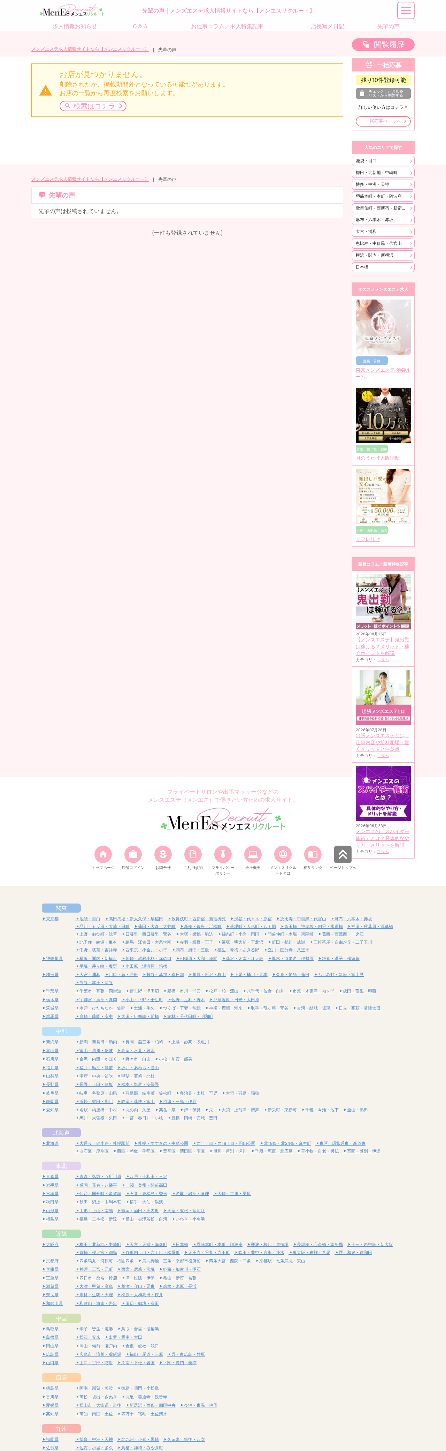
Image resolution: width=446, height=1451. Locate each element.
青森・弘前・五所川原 (100, 1176)
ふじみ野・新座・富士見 (341, 974)
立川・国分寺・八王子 (288, 949)
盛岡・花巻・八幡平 (98, 1185)
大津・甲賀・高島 (96, 1286)
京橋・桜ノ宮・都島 (98, 1252)
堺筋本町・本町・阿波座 (379, 196)
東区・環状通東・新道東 (343, 1143)
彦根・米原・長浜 (180, 1286)
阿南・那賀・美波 (96, 1388)
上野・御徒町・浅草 (98, 934)
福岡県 (52, 1439)
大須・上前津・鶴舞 (240, 1110)
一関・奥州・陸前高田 (146, 1185)
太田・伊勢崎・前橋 (140, 1016)
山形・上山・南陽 (96, 1210)
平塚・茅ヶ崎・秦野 (98, 966)
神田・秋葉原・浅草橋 (372, 926)
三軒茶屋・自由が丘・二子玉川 (343, 942)
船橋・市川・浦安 (184, 991)
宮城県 (52, 1193)
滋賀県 (52, 1286)
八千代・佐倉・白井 (265, 991)
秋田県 (52, 1202)
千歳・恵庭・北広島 (274, 1151)
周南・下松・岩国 (138, 1362)
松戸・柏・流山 (223, 991)
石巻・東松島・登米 (148, 1193)
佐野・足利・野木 (188, 999)
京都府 (52, 1261)
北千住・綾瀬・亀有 (98, 942)
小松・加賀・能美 (175, 1059)
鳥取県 (52, 1329)
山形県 (52, 1210)
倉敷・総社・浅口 (142, 1346)
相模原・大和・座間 (198, 958)
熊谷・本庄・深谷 (96, 982)
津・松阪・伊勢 (140, 1278)
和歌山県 (54, 1303)
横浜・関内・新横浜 (374, 255)
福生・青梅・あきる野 (238, 949)
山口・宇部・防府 (96, 1362)
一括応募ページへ (383, 121)
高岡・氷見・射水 (138, 1050)
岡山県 (52, 1346)
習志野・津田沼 (144, 991)
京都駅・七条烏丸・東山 (282, 1261)
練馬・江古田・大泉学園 (148, 942)
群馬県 (52, 1016)
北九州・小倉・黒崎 (140, 1439)
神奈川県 (54, 958)
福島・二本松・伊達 (98, 1219)
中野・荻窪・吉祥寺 (98, 949)
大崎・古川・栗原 (234, 1193)
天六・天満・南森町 (148, 1244)
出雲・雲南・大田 (125, 1337)
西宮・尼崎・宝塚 (138, 1269)
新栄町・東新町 (282, 1110)
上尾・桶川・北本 (251, 974)
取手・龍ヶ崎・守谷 (270, 1008)
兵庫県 (52, 1269)
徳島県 (52, 1388)
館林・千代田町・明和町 (190, 1016)
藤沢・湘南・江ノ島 (244, 958)
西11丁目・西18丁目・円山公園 (226, 1143)
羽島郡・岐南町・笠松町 (148, 1093)
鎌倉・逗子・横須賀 (341, 958)
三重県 (52, 1278)
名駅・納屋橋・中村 (98, 1110)
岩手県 (52, 1185)
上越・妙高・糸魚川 (190, 1042)
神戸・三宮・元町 (96, 1269)
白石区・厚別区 (94, 1151)
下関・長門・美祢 (180, 1362)
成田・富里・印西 (359, 991)
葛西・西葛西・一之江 (343, 934)
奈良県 (52, 1294)
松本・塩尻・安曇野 (140, 1084)
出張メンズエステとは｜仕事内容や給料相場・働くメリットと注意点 (382, 742)
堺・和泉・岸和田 (355, 1252)
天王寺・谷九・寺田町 (209, 1252)
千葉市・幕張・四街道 (100, 991)
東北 (61, 1166)
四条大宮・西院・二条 (230, 1261)
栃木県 (52, 999)
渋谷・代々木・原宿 (253, 918)
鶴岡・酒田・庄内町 (140, 1210)
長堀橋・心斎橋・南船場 (320, 1244)
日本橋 (362, 267)
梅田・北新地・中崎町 (377, 172)
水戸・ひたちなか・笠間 (102, 1008)
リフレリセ (368, 539)
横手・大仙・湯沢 (146, 1202)
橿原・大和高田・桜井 (142, 1294)
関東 (61, 908)
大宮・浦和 (366, 231)
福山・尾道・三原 (146, 1354)
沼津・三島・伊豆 (180, 1101)
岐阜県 (52, 1093)
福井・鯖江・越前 (96, 1067)
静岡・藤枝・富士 (138, 1101)
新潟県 (52, 1042)
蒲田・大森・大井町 (157, 926)
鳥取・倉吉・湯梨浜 (140, 1329)
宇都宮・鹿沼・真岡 (98, 999)
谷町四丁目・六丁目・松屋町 (152, 1252)
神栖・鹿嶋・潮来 (226, 1008)
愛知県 (52, 1110)
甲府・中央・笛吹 (96, 1076)
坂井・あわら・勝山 (140, 1067)
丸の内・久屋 (138, 1110)
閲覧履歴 (389, 44)
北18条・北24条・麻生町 (287, 1143)
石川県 (52, 1059)
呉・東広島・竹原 (188, 1354)
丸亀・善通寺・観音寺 (146, 1397)
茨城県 (52, 1008)
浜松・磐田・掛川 (96, 1101)
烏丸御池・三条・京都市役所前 (171, 1261)
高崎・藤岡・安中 (96, 1016)
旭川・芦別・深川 (230, 1151)
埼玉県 (52, 974)
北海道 (61, 1132)
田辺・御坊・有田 (142, 1303)
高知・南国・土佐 (96, 1414)
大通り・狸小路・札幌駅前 (104, 1143)
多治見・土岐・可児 (198, 1093)
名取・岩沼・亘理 (192, 1193)
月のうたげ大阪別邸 (378, 457)
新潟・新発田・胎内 (98, 1042)
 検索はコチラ (89, 105)
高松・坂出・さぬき (98, 1397)
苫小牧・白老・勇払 (320, 1151)
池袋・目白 (366, 160)
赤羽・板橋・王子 (196, 942)
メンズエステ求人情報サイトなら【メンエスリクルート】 (90, 49)
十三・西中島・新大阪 (372, 1244)
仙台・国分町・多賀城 (100, 1193)
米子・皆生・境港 (96, 1329)
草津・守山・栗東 (138, 1286)
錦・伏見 (192, 1110)
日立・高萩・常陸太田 (359, 1008)
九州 (61, 1428)
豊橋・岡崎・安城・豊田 (194, 1118)
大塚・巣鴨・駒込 (196, 934)
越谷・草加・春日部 (165, 974)
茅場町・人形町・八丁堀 (253, 926)
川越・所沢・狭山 (209, 974)
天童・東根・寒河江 (186, 1210)
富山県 (52, 1050)
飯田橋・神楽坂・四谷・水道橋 (313, 926)
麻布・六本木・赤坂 (374, 219)
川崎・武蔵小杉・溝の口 (148, 958)
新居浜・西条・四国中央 (153, 1405)
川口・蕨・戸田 (123, 974)
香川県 (52, 1397)
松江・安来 (89, 1337)
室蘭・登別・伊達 (363, 1151)
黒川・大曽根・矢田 (98, 1118)
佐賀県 (52, 1447)
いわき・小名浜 (190, 1219)
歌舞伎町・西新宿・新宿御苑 (383, 208)
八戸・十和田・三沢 (148, 1176)
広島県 (52, 1354)
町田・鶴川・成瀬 (288, 942)
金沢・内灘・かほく (98, 1059)
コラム (383, 659)
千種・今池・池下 (322, 1110)
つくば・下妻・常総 (182, 1008)
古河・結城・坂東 (313, 1008)
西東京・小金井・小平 (146, 949)
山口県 (52, 1362)
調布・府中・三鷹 (192, 949)
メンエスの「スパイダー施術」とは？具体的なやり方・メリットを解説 (382, 838)
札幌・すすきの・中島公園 (163, 1143)
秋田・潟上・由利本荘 (100, 1202)
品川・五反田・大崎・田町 (104, 926)
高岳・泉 (167, 1110)
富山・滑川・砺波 (96, 1050)
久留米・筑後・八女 (186, 1439)
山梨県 (52, 1076)
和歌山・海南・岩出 (98, 1303)
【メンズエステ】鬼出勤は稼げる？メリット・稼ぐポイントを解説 (382, 646)
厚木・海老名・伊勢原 (293, 958)
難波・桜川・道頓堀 (270, 1244)
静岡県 (52, 1101)
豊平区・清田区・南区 (184, 1151)
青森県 (52, 1176)
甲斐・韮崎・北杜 (138, 1076)
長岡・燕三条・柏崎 (144, 1042)
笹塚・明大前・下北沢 (242, 942)
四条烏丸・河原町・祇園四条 (106, 1261)
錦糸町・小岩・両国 (240, 934)
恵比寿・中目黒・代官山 (379, 243)
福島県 (52, 1219)
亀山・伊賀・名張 (180, 1278)
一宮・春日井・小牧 (144, 1118)
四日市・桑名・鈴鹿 (98, 1278)
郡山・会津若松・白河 (146, 1219)
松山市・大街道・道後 (100, 1405)
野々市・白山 (138, 1059)
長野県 (52, 1084)
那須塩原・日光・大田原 (236, 999)
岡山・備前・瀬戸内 (98, 1346)
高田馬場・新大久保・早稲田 (136, 918)
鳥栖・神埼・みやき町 (142, 1447)
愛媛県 (52, 1405)
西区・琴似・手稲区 (136, 1151)
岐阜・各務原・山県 (98, 1093)
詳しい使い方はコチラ (381, 107)
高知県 (52, 1414)
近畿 (61, 1234)
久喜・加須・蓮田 (292, 974)
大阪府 (52, 1244)
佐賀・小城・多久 (96, 1447)
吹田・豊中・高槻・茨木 (261, 1252)
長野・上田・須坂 (96, 1084)
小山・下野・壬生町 (144, 999)
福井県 (52, 1067)
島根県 (52, 1337)
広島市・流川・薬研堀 (100, 1354)
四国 (61, 1377)
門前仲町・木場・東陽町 (291, 934)
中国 (61, 1318)
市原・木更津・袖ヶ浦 (313, 991)
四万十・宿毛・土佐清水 (144, 1414)
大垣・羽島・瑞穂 (242, 1093)
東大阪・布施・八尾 (311, 1252)
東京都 (52, 918)
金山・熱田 (357, 1110)
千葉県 (52, 991)
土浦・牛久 (144, 1008)
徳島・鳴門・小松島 (140, 1388)
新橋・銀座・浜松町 (203, 926)
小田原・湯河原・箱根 (146, 966)
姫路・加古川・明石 (182, 1269)
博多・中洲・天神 (372, 184)
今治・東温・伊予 (200, 1405)
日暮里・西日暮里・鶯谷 (148, 934)
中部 (61, 1031)
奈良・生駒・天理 (96, 1294)
